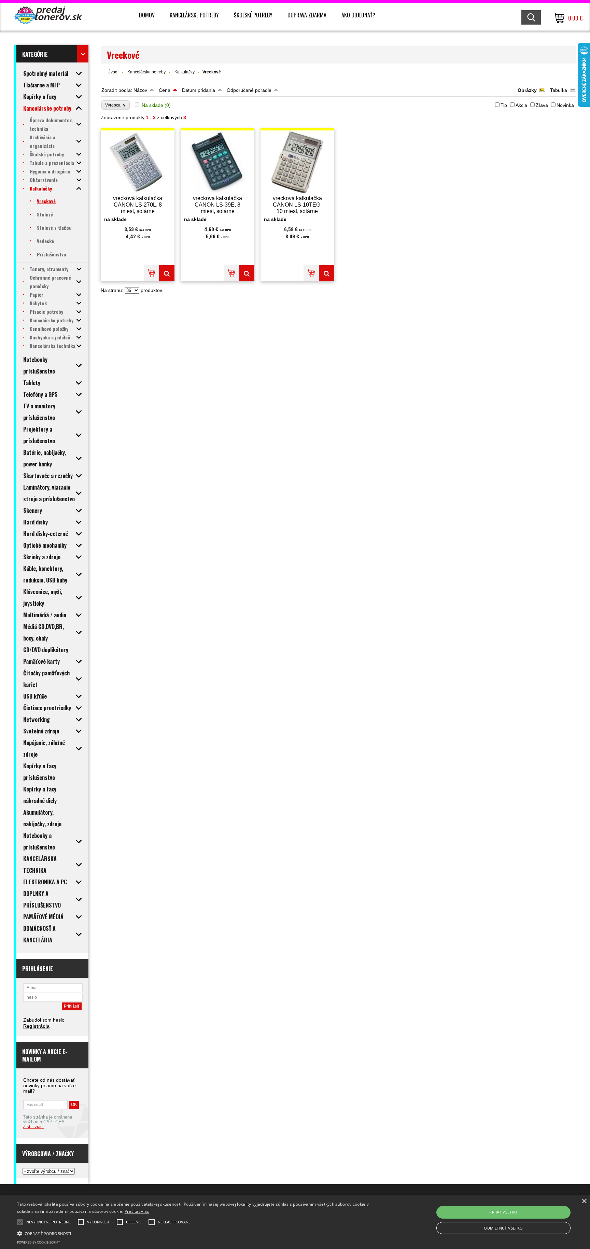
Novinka (565, 105)
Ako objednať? (358, 15)
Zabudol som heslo (44, 1020)
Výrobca (115, 105)
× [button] (584, 1201)
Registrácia (36, 1026)
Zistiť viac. (33, 1126)
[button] (197, 1233)
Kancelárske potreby (194, 15)
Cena (164, 90)
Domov (147, 15)
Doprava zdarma (306, 15)
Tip (504, 105)
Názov (140, 90)
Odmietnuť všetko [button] (503, 1228)
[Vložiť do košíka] (151, 273)
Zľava (542, 105)
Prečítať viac (137, 1211)
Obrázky (527, 90)
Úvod (112, 72)
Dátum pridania (198, 90)
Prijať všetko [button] (503, 1212)
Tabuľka (558, 90)
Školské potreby (253, 15)
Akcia (521, 105)
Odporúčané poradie (249, 90)
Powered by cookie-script (38, 1242)
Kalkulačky (184, 72)
